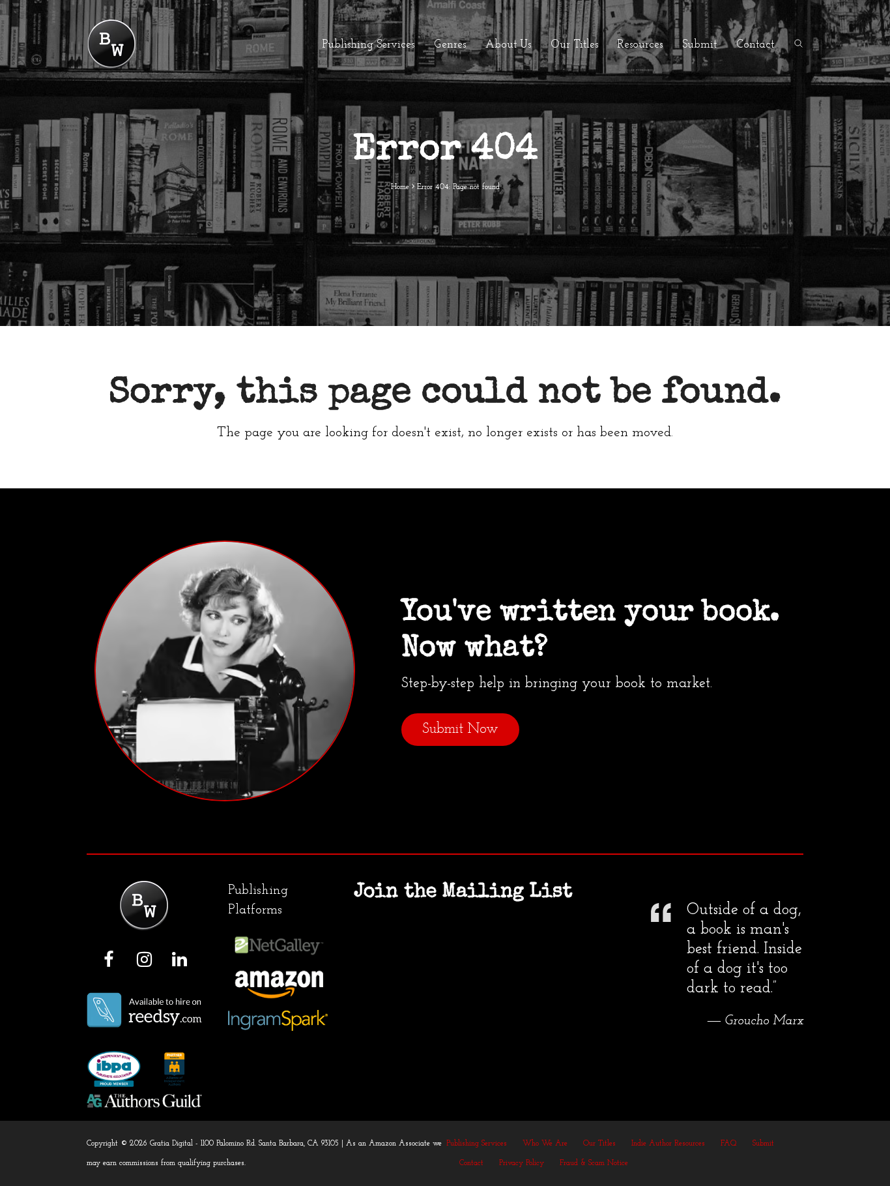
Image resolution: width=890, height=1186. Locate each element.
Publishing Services (476, 1144)
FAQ (729, 1144)
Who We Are (545, 1144)
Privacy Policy (521, 1163)
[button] (798, 44)
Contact (471, 1163)
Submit (763, 1144)
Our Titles (599, 1144)
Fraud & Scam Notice (594, 1163)
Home (400, 187)
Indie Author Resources (668, 1144)
